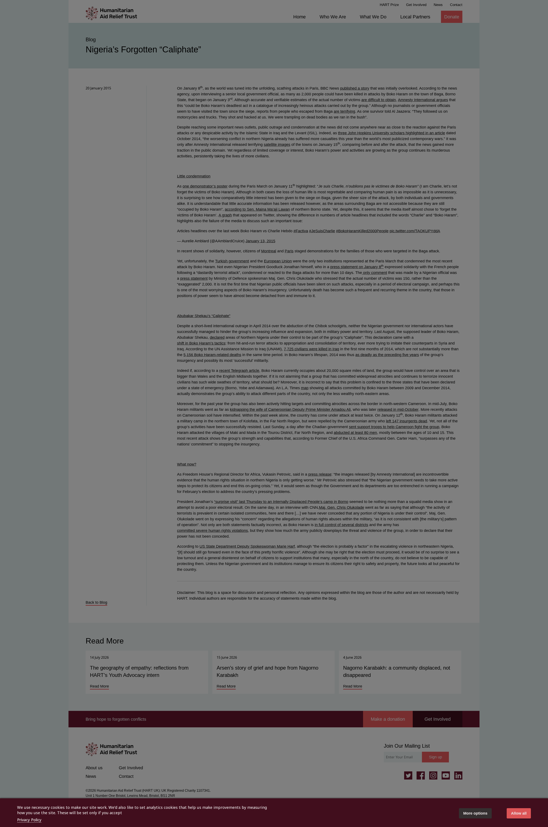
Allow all (519, 813)
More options (475, 813)
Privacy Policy (29, 820)
